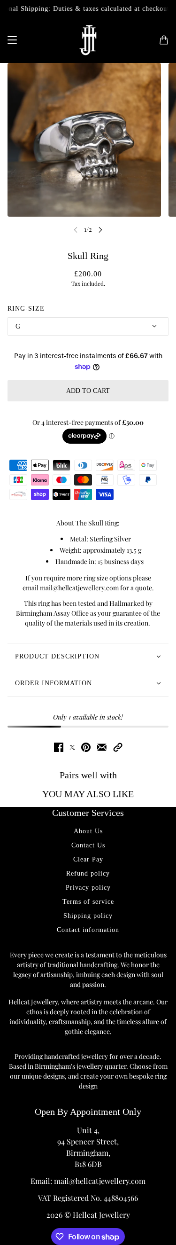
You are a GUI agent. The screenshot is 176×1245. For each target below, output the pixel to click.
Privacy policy (88, 887)
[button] (117, 747)
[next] (100, 229)
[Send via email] (101, 747)
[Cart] (163, 40)
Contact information (88, 929)
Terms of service (88, 901)
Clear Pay (88, 859)
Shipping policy (88, 915)
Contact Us (88, 845)
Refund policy (88, 873)
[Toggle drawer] (12, 40)
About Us (88, 831)
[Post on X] (72, 747)
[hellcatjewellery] (88, 40)
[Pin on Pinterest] (85, 747)
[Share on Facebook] (58, 747)
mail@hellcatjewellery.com (79, 587)
